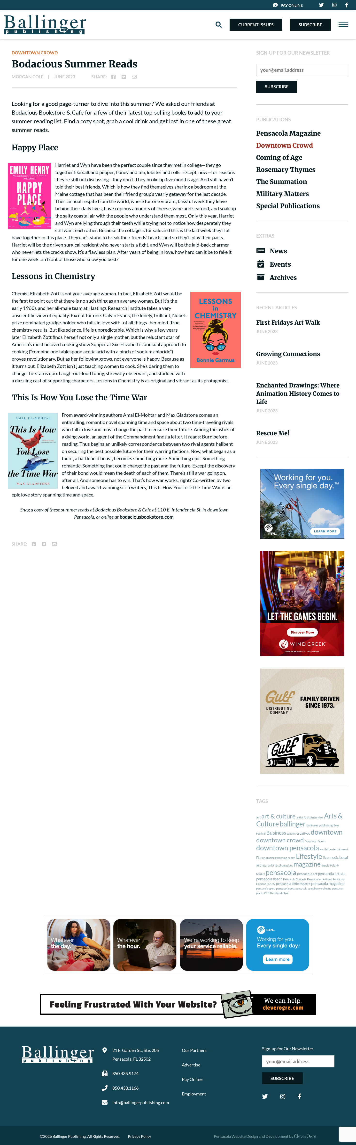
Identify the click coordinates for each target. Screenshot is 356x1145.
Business (276, 833)
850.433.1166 (125, 1088)
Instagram (282, 1096)
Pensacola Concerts (294, 879)
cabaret (291, 833)
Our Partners (194, 1050)
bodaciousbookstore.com (147, 517)
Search (219, 24)
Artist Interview (313, 817)
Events (280, 264)
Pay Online (292, 5)
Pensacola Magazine (288, 133)
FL (258, 858)
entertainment (339, 849)
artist (299, 817)
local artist (268, 865)
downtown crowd (280, 840)
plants (259, 893)
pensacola (281, 872)
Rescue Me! (272, 433)
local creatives (284, 865)
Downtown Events (315, 841)
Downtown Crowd (35, 52)
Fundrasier (267, 857)
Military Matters (282, 194)
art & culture (278, 816)
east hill (324, 849)
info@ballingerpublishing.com (140, 1102)
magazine (307, 864)
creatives (303, 833)
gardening (281, 857)
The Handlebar (279, 893)
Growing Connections (288, 354)
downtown (327, 832)
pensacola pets (285, 888)
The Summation (281, 182)
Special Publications (288, 206)
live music (331, 857)
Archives (283, 278)
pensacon (337, 888)
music (325, 865)
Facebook (299, 1096)
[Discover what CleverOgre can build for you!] (178, 1004)
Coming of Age (279, 157)
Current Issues (256, 24)
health (291, 857)
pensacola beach (269, 879)
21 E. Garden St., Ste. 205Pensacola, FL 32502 (135, 1055)
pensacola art (307, 874)
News (278, 251)
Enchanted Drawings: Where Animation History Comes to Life (298, 394)
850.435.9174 (125, 1073)
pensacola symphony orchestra (313, 888)
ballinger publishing (319, 825)
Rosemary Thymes (286, 170)
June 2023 (64, 76)
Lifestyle (309, 856)
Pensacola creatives (319, 879)
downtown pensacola (287, 848)
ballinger (293, 824)
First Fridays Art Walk (288, 322)
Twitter (265, 1096)
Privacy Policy (139, 1136)
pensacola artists (331, 873)
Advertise (191, 1064)
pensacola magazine (327, 883)
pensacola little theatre (293, 884)
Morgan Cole (27, 76)
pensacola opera (265, 888)
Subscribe (310, 24)
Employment (194, 1093)
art (258, 817)
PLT (266, 893)
